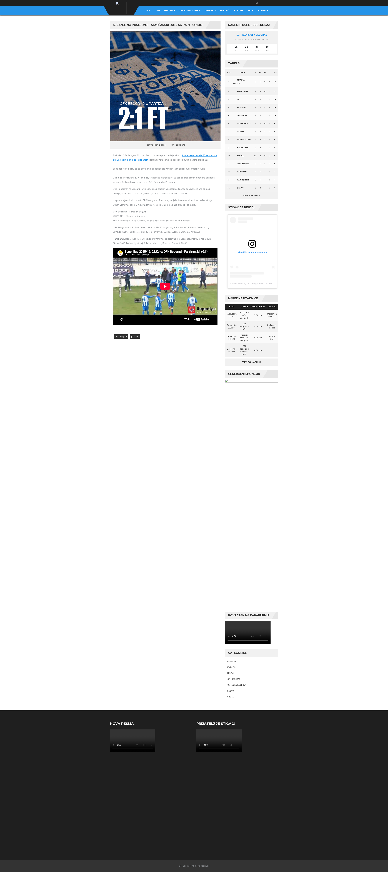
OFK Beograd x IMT (244, 326)
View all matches (251, 362)
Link (256, 3)
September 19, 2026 (232, 350)
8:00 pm (258, 326)
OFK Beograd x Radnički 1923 (244, 350)
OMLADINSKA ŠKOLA (236, 685)
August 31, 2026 (232, 315)
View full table (251, 195)
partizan (134, 336)
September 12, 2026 (232, 337)
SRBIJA (230, 697)
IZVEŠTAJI (231, 667)
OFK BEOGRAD (178, 145)
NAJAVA (230, 673)
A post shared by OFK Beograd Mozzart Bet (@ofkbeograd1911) (261, 283)
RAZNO (230, 691)
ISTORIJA (231, 661)
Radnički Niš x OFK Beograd (244, 338)
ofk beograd (121, 336)
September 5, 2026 (232, 326)
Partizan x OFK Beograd (251, 35)
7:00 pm (258, 315)
